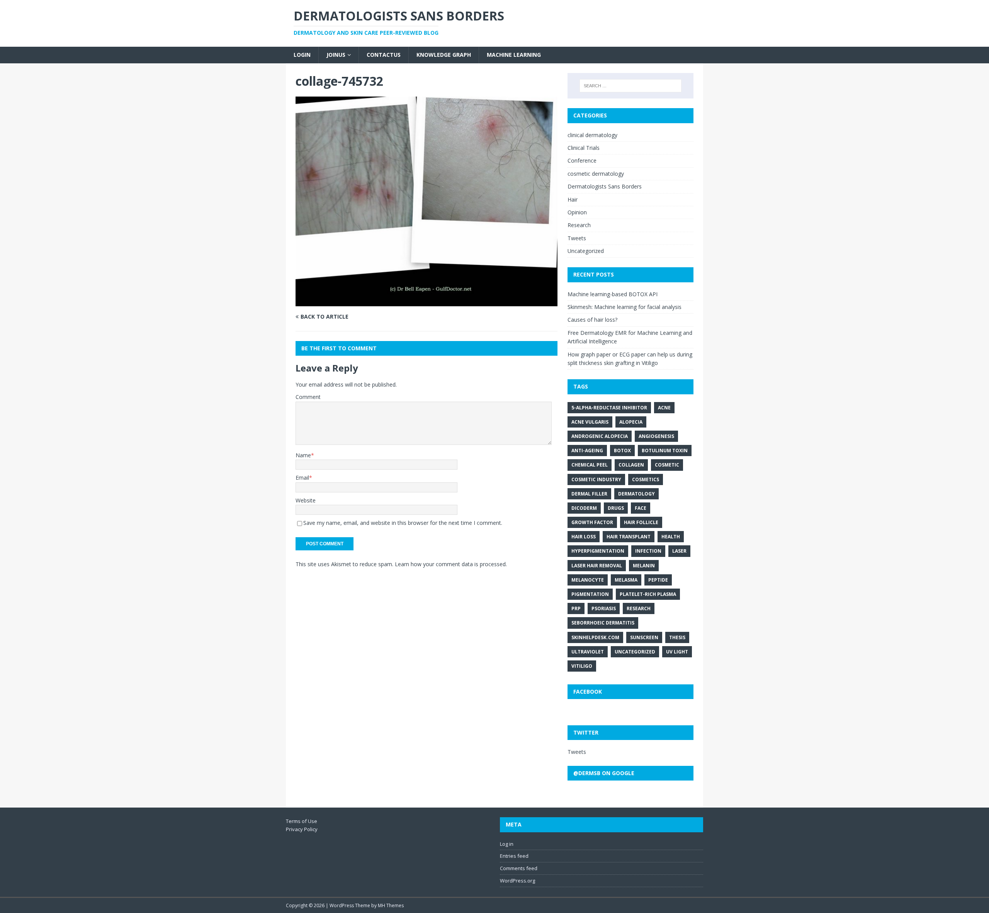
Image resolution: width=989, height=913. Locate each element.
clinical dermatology (592, 135)
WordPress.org (517, 880)
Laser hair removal (596, 565)
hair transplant (629, 536)
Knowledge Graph (443, 54)
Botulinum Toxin (665, 450)
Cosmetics (645, 479)
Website (306, 500)
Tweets (577, 238)
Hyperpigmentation (597, 551)
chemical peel (589, 465)
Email (302, 477)
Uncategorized (586, 251)
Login (302, 54)
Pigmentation (590, 594)
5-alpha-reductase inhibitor (609, 407)
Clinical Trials (584, 147)
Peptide (658, 580)
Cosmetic (667, 465)
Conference (582, 160)
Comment (308, 396)
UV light (677, 651)
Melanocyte (587, 580)
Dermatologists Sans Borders (605, 186)
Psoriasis (603, 608)
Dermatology (636, 493)
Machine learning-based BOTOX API (613, 294)
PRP (576, 608)
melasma (626, 580)
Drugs (616, 508)
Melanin (644, 565)
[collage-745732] (426, 301)
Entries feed (514, 855)
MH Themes (391, 905)
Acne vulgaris (589, 422)
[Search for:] (630, 85)
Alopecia (630, 422)
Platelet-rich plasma (648, 594)
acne (664, 407)
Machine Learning (514, 54)
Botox (622, 450)
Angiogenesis (656, 436)
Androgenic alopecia (599, 436)
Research (579, 225)
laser (679, 551)
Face (640, 508)
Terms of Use (301, 821)
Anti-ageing (587, 450)
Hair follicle (641, 522)
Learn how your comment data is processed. (451, 564)
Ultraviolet (587, 651)
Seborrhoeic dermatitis (602, 622)
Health (670, 536)
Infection (648, 551)
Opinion (577, 212)
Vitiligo (581, 666)
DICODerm (584, 508)
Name (303, 455)
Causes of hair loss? (592, 319)
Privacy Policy (302, 829)
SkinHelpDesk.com (595, 637)
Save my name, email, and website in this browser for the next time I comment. (402, 522)
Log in (506, 843)
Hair (573, 199)
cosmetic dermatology (596, 173)
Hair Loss (583, 536)
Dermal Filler (589, 493)
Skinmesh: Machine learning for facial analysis (624, 307)
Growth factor (592, 522)
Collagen (631, 465)
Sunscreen (644, 637)
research (639, 608)
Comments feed (518, 868)
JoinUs (335, 54)
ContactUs (384, 54)
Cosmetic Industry (596, 479)
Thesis (677, 637)
